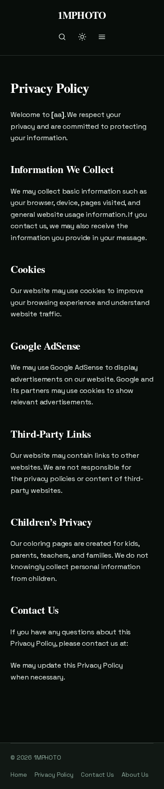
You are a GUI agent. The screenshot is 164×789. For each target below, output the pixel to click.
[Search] (62, 37)
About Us (135, 774)
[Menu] (102, 37)
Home (18, 774)
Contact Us (97, 774)
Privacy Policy (54, 774)
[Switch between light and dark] (82, 37)
